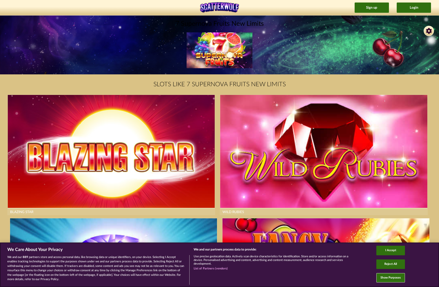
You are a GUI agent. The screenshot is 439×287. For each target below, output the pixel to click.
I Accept (390, 250)
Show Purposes (390, 277)
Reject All (390, 264)
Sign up (371, 7)
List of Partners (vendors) (211, 268)
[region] (219, 265)
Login (414, 7)
